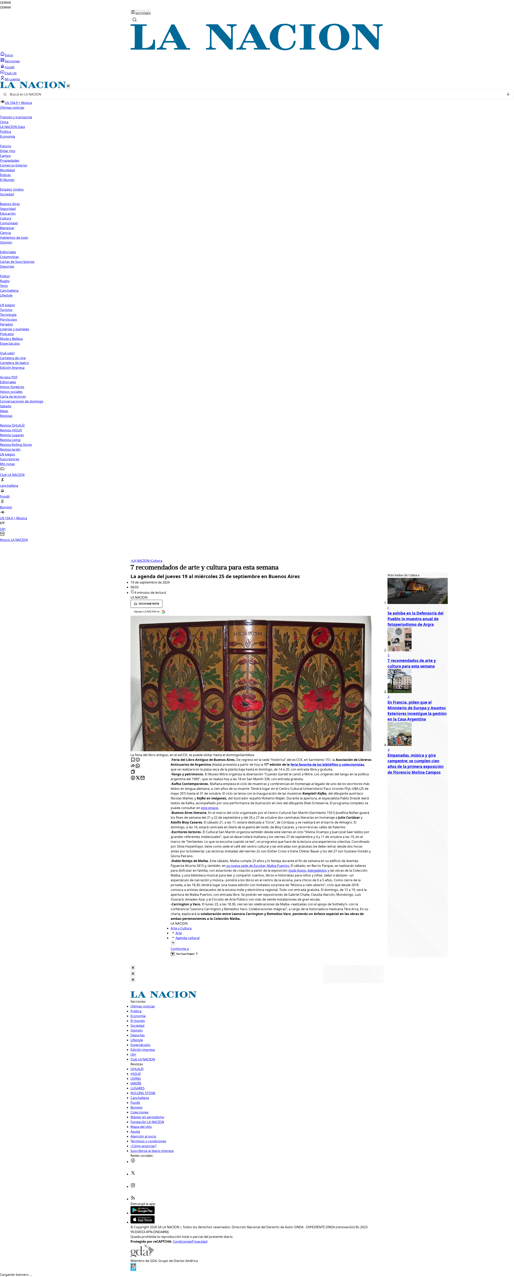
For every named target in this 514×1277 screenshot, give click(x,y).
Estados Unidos (12, 189)
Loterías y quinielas (14, 329)
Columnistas (9, 257)
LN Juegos (7, 305)
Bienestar (7, 228)
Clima (4, 122)
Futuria (5, 146)
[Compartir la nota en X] (137, 778)
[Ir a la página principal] (257, 49)
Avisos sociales (11, 391)
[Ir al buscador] (135, 20)
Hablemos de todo (14, 237)
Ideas (4, 411)
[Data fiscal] (133, 1270)
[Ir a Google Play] (143, 1213)
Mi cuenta (12, 79)
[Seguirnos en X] (133, 1174)
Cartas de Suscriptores (17, 261)
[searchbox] (255, 94)
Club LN (10, 73)
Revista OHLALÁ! (12, 425)
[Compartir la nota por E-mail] (142, 778)
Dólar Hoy (7, 151)
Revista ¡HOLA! (11, 430)
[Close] (133, 968)
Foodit (9, 67)
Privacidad (199, 1241)
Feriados (6, 324)
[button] (257, 312)
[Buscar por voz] (508, 94)
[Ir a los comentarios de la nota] (137, 760)
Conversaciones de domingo (21, 401)
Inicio (9, 55)
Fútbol (5, 276)
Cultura (5, 218)
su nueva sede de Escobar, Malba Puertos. (258, 865)
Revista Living (10, 440)
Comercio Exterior (14, 165)
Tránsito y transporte (16, 117)
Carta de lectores (13, 396)
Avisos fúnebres (12, 387)
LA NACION (140, 560)
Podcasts (7, 334)
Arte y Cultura (181, 928)
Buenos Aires (10, 204)
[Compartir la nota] (133, 766)
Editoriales (8, 252)
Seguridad (8, 208)
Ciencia (5, 233)
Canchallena (9, 290)
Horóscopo (8, 319)
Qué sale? (7, 353)
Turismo (6, 310)
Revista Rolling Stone (16, 444)
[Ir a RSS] (133, 1199)
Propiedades (9, 160)
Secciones (12, 61)
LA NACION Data (12, 127)
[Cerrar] (68, 86)
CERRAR (5, 2)
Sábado (5, 406)
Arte (178, 933)
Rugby (5, 281)
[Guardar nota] (133, 760)
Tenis (4, 286)
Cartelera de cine (13, 358)
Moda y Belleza (11, 339)
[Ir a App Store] (143, 1222)
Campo (5, 156)
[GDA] (142, 1256)
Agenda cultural (187, 938)
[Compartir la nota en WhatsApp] (137, 766)
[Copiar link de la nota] (133, 772)
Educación (8, 213)
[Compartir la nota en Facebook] (133, 778)
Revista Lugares (12, 435)
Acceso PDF (8, 377)
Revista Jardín (10, 449)
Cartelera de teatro (14, 363)
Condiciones (182, 1241)
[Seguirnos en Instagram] (133, 1186)
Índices (5, 175)
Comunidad (9, 223)
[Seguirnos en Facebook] (133, 1161)
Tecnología (8, 314)
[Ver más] (173, 943)
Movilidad (7, 170)
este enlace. (210, 808)
